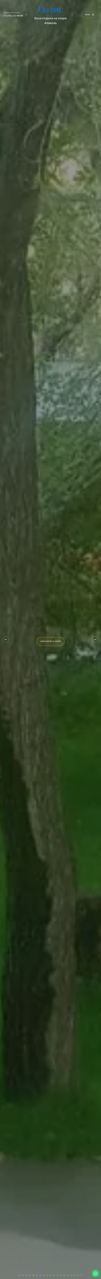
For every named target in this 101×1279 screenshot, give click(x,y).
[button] (89, 15)
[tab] (19, 1275)
